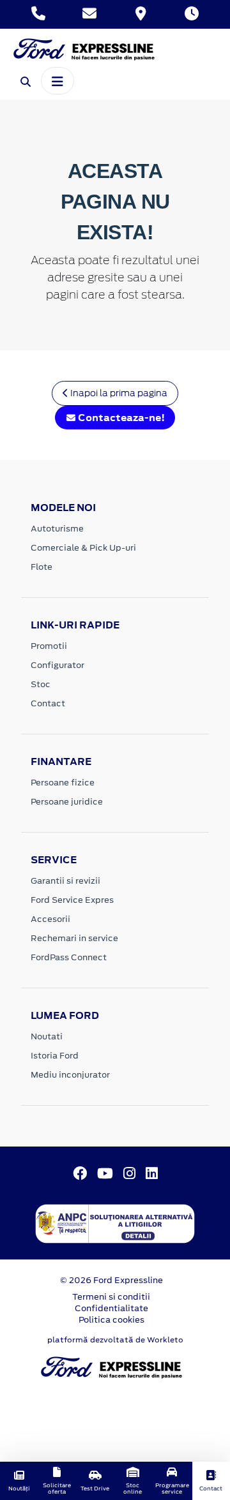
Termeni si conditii (111, 1297)
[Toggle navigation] (57, 80)
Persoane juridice (67, 802)
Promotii (49, 646)
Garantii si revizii (65, 881)
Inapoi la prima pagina (117, 393)
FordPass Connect (69, 957)
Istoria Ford (55, 1056)
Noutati (47, 1036)
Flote (41, 567)
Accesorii (50, 919)
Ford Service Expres (72, 900)
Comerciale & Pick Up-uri (83, 548)
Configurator (57, 665)
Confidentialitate (111, 1308)
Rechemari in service (74, 938)
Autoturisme (57, 529)
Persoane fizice (63, 782)
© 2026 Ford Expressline (111, 1280)
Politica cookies (111, 1320)
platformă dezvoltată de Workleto (115, 1340)
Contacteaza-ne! (120, 417)
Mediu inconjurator (70, 1075)
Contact (48, 703)
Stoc (40, 684)
